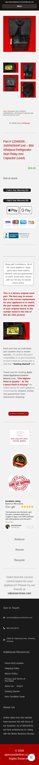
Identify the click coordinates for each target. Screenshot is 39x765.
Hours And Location (14, 663)
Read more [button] (9, 522)
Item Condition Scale (15, 696)
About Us (9, 686)
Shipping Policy (12, 668)
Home (5, 111)
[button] (32, 527)
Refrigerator (11, 111)
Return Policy (11, 673)
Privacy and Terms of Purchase (15, 680)
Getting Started (12, 691)
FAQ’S (20, 686)
